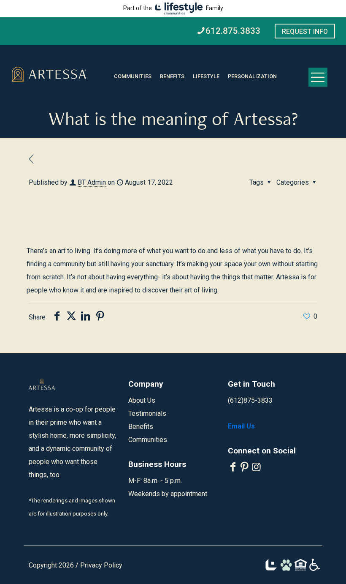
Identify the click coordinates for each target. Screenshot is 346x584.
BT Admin (92, 182)
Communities (147, 440)
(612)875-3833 (250, 400)
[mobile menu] (317, 77)
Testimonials (147, 413)
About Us (141, 400)
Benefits (140, 427)
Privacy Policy (101, 565)
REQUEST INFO (305, 31)
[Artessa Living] (49, 74)
